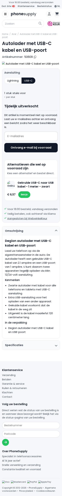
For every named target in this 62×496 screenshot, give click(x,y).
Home (5, 34)
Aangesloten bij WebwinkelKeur (27, 218)
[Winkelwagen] (57, 14)
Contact (7, 397)
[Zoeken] (3, 20)
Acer (14, 34)
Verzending (9, 375)
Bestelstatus (44, 6)
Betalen (6, 379)
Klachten (7, 392)
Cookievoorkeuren (45, 490)
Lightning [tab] (13, 80)
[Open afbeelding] (31, 64)
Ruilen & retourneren (14, 388)
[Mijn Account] (49, 14)
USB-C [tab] (28, 80)
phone (23, 14)
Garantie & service (13, 384)
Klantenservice (26, 6)
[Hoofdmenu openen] (5, 14)
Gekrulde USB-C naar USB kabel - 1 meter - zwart (36, 184)
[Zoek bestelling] (5, 442)
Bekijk (24, 194)
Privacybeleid (26, 490)
